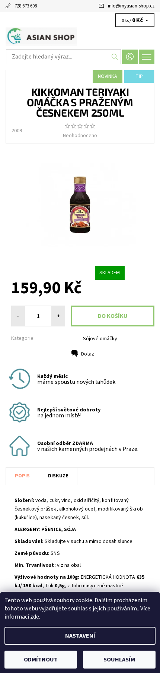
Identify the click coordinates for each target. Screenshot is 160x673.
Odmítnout (41, 659)
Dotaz (87, 354)
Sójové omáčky (100, 338)
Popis (22, 476)
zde (34, 617)
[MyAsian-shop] (80, 36)
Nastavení (80, 636)
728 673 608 (26, 6)
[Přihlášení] (130, 57)
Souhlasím (119, 659)
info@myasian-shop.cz (131, 6)
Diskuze (58, 476)
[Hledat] (115, 56)
